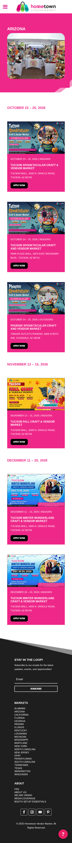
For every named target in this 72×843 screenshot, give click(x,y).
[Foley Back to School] (36, 152)
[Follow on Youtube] (40, 812)
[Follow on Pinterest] (48, 812)
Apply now (19, 185)
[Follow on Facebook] (24, 812)
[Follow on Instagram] (32, 812)
